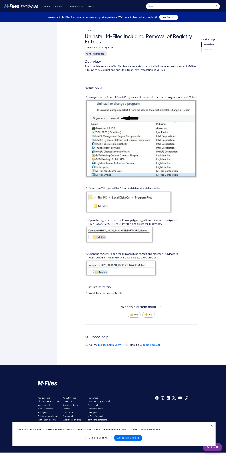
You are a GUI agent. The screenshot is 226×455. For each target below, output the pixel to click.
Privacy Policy (153, 429)
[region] (114, 434)
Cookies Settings (99, 438)
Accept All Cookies (128, 438)
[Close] (211, 425)
